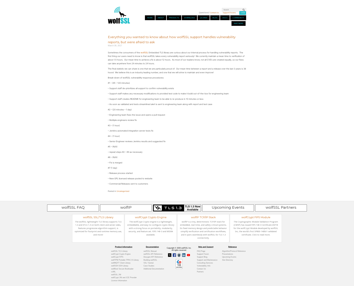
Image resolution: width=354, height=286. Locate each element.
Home (150, 18)
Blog (214, 18)
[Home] (119, 15)
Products (174, 18)
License (203, 18)
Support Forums (229, 13)
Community (238, 18)
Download (189, 18)
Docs (224, 18)
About (161, 18)
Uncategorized (123, 191)
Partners (238, 23)
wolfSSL (144, 52)
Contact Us (214, 13)
